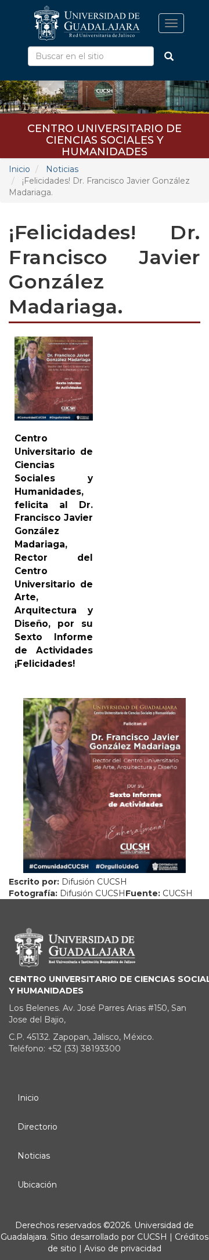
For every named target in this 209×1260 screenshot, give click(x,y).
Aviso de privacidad (121, 1248)
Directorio (37, 1127)
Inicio (19, 169)
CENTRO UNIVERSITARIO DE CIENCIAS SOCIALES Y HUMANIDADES (104, 132)
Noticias (62, 169)
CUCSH (152, 1237)
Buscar (169, 56)
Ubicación (37, 1184)
